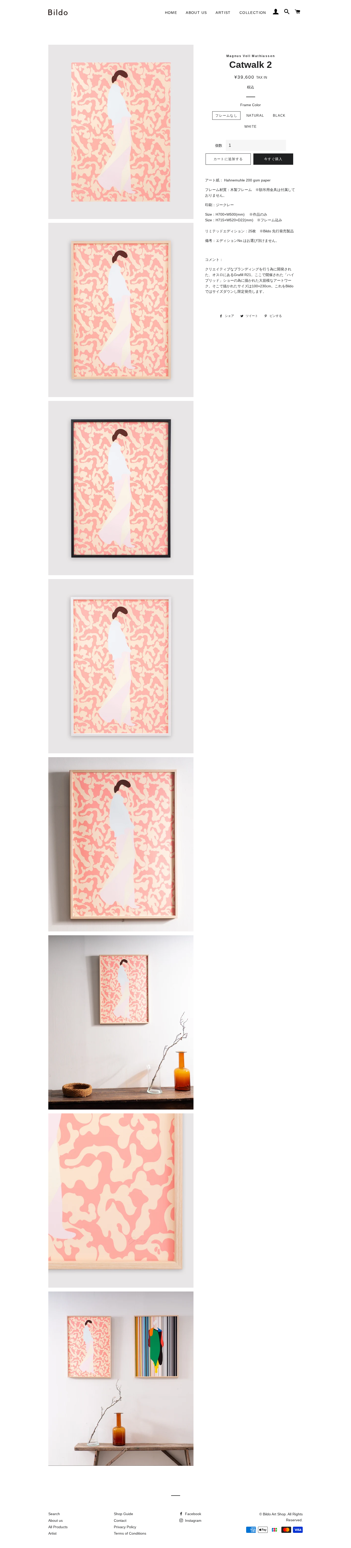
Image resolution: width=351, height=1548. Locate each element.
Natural (255, 115)
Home (171, 13)
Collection (252, 13)
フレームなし (226, 115)
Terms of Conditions (130, 1533)
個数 (218, 145)
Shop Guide (123, 1514)
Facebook (192, 1514)
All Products (58, 1527)
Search (54, 1514)
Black (279, 115)
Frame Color (250, 105)
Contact (120, 1520)
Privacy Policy (125, 1527)
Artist (223, 13)
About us (196, 13)
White (250, 127)
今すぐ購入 (273, 159)
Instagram (192, 1520)
